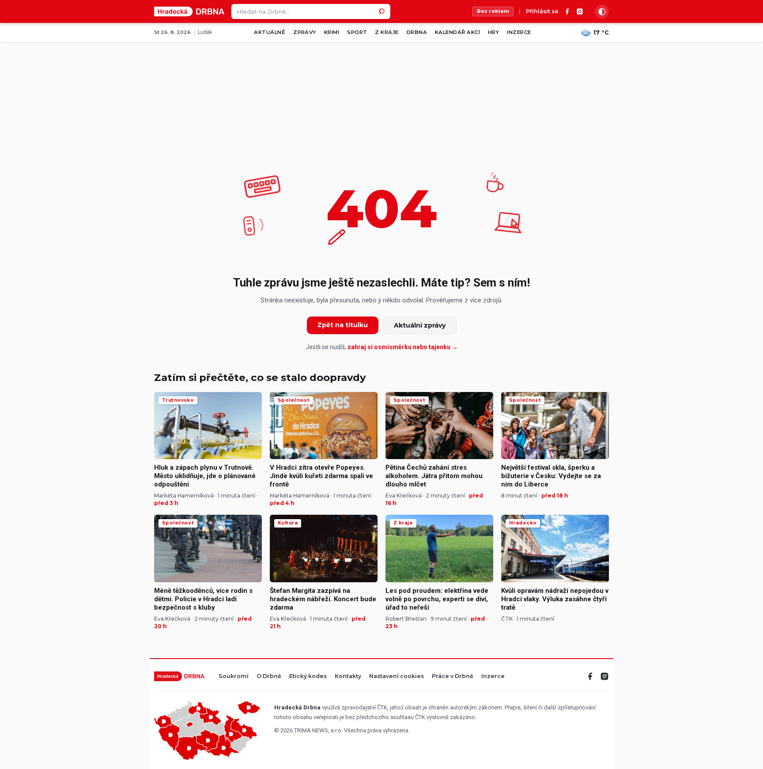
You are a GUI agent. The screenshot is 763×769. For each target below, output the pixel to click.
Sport (357, 32)
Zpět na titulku (342, 325)
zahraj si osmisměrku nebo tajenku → (403, 347)
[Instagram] (579, 11)
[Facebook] (567, 11)
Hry (493, 32)
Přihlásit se (542, 12)
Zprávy (304, 32)
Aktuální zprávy (420, 325)
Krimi (331, 32)
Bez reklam (493, 11)
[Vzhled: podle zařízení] (602, 11)
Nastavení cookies (396, 676)
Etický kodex (308, 676)
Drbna (417, 32)
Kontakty (348, 676)
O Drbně (269, 676)
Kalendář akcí (457, 32)
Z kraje (386, 32)
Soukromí (234, 676)
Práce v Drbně (452, 676)
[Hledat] (382, 11)
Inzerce (519, 32)
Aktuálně (269, 32)
